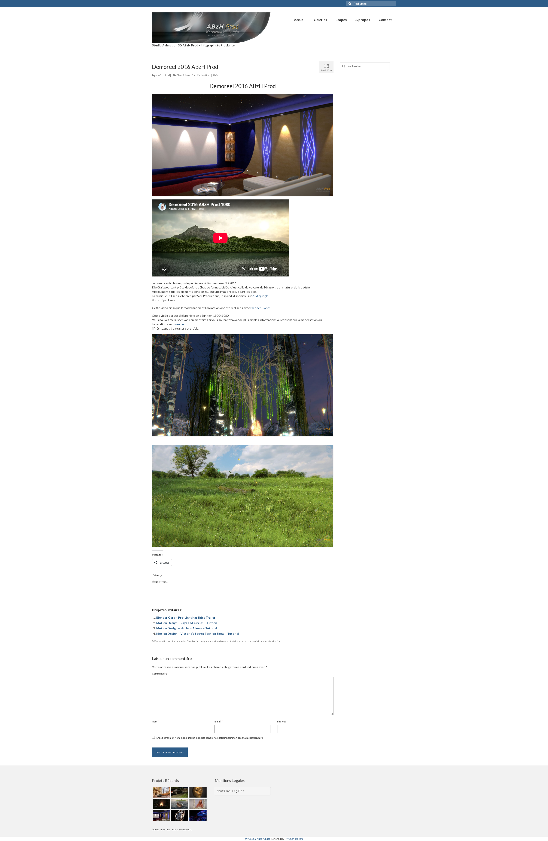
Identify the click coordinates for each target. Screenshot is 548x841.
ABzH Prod (164, 75)
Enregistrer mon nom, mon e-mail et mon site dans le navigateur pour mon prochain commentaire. (209, 737)
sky (249, 641)
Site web (281, 721)
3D (155, 641)
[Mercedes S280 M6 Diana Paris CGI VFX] (161, 792)
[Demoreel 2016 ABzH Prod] (161, 815)
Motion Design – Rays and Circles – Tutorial (187, 623)
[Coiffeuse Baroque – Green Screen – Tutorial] (197, 804)
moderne (221, 641)
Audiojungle (260, 296)
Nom (155, 721)
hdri (214, 641)
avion (183, 641)
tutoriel (263, 641)
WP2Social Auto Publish (258, 838)
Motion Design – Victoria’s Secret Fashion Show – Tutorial (197, 633)
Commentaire (160, 673)
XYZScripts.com (294, 838)
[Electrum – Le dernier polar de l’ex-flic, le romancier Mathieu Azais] (197, 792)
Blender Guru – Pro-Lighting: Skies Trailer (185, 617)
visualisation (274, 641)
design (203, 641)
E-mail (218, 721)
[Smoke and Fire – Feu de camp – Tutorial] (161, 804)
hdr (209, 641)
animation (162, 641)
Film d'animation (201, 75)
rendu (244, 641)
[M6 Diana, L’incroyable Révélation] (179, 792)
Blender (179, 324)
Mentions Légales (230, 791)
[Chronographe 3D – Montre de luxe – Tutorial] (179, 815)
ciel (197, 641)
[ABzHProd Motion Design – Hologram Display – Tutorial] (197, 815)
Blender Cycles (260, 308)
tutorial (255, 641)
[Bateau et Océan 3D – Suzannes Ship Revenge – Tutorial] (179, 804)
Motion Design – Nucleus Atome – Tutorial (186, 628)
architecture (174, 641)
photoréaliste (233, 641)
